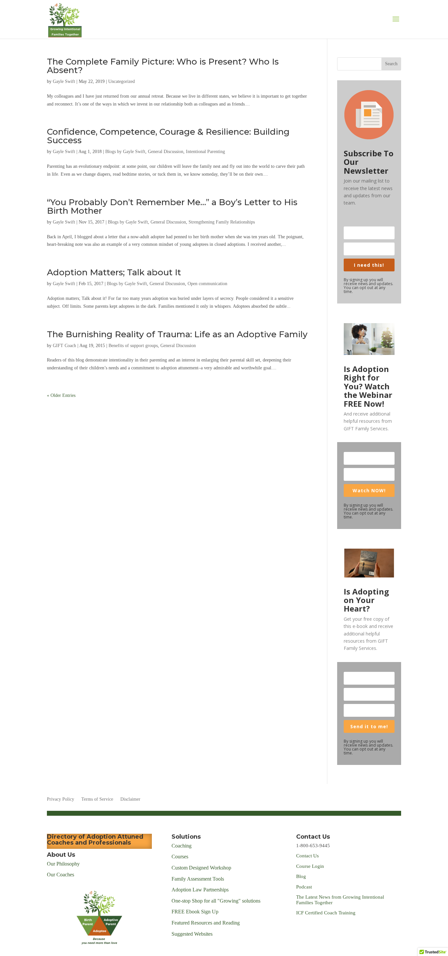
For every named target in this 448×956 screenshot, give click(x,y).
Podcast (304, 886)
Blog (301, 876)
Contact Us (307, 855)
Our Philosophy (63, 864)
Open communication (207, 283)
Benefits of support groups (133, 345)
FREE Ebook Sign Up (195, 911)
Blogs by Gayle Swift (125, 151)
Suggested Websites (192, 934)
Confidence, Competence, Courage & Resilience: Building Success (168, 136)
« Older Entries (61, 395)
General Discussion (165, 151)
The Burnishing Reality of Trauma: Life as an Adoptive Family (177, 334)
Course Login (310, 866)
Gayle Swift (64, 81)
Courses (181, 856)
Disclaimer (130, 799)
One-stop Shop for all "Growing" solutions (216, 901)
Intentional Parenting (205, 151)
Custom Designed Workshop (201, 867)
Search (391, 63)
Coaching (182, 846)
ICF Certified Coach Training (326, 912)
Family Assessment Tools (198, 879)
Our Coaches (60, 874)
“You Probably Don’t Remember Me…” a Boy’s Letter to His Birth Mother (172, 206)
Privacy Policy (60, 799)
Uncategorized (121, 81)
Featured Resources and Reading (206, 923)
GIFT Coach (64, 345)
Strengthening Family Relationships (222, 222)
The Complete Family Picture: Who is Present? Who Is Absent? (163, 65)
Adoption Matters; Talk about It (114, 272)
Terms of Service (97, 799)
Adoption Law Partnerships (200, 889)
